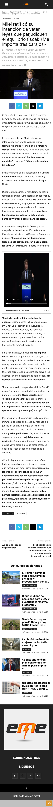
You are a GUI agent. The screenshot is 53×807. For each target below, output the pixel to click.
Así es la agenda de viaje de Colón (11, 546)
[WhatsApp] (26, 106)
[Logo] (26, 748)
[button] (6, 4)
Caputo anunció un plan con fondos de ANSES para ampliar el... (34, 664)
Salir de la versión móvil (26, 795)
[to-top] (49, 802)
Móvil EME (26, 649)
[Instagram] (22, 775)
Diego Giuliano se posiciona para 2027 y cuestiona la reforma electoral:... (35, 600)
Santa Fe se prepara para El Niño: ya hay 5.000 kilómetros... (34, 622)
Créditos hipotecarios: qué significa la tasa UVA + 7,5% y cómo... (36, 685)
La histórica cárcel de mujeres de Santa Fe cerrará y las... (35, 642)
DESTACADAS (15, 12)
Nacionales (7, 18)
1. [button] (16, 310)
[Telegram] (40, 106)
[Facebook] (12, 106)
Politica (16, 18)
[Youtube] (38, 775)
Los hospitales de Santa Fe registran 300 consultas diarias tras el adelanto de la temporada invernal (39, 550)
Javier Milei (20, 514)
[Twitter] (19, 106)
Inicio (4, 12)
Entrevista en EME (29, 585)
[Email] (33, 106)
